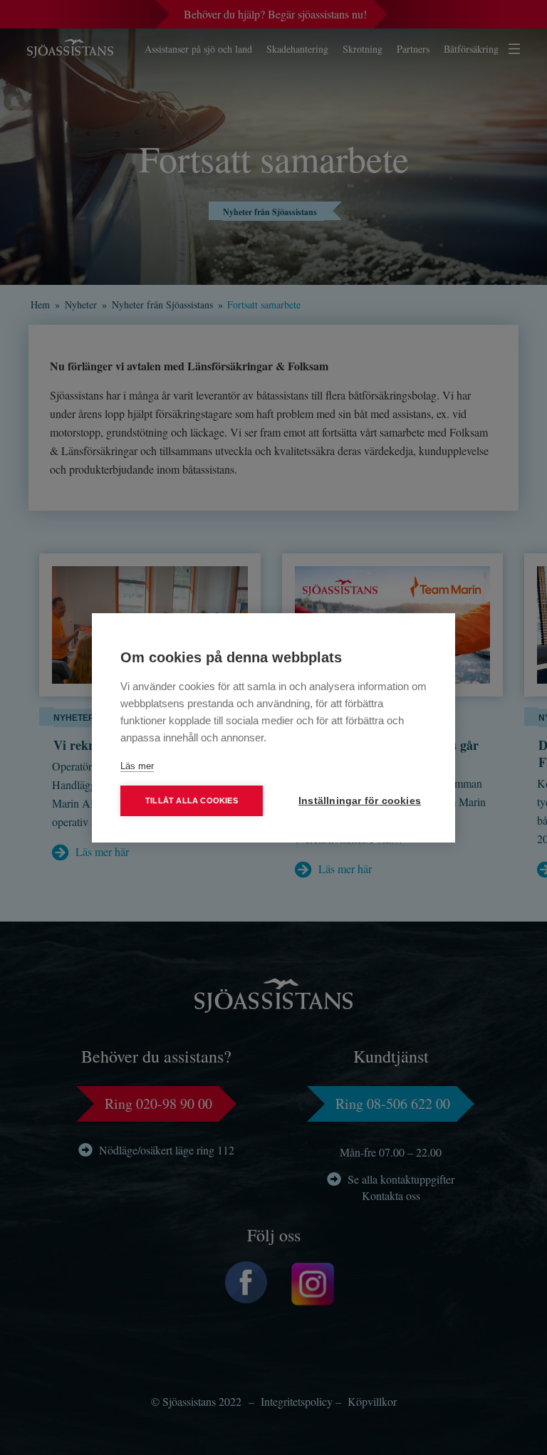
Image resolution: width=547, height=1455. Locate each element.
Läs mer (137, 766)
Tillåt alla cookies (191, 800)
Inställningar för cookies (359, 801)
